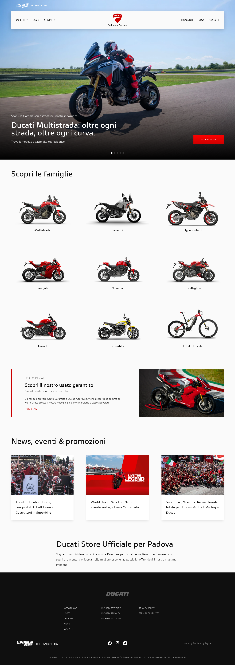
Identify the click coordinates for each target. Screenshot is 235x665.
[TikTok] (125, 643)
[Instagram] (117, 643)
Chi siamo (69, 618)
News (67, 623)
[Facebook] (110, 643)
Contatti (68, 628)
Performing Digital (202, 643)
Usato (67, 613)
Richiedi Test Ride (111, 608)
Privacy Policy (147, 608)
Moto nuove (70, 608)
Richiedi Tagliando (111, 618)
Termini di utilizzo (149, 613)
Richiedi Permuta (110, 613)
